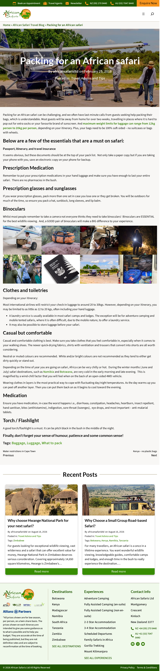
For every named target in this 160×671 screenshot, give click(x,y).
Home (6, 25)
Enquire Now (148, 3)
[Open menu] (143, 14)
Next (154, 455)
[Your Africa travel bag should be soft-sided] (61, 240)
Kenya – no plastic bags (145, 451)
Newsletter (76, 3)
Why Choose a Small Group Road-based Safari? (116, 523)
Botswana (66, 372)
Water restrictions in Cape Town (19, 451)
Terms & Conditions (147, 667)
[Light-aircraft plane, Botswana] (99, 269)
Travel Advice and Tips (88, 78)
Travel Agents (55, 3)
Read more (41, 571)
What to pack (52, 443)
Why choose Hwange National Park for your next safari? (38, 523)
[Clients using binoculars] (22, 269)
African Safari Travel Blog (28, 25)
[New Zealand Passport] (61, 269)
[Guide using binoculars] (99, 240)
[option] (41, 529)
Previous (8, 455)
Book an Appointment (29, 3)
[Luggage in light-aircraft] (22, 240)
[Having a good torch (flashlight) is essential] (137, 240)
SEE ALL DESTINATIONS (66, 646)
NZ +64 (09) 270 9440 (146, 628)
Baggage (18, 443)
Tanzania (123, 540)
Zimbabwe (18, 540)
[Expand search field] (152, 14)
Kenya (105, 540)
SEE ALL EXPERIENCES (98, 658)
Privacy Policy (127, 667)
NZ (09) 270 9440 (98, 3)
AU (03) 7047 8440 (124, 3)
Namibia (48, 372)
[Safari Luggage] (137, 269)
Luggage (33, 443)
